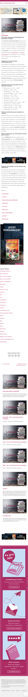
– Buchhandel (4, 219)
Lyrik (1, 297)
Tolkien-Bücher (3, 341)
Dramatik (2, 292)
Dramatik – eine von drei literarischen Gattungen (13, 418)
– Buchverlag (4, 209)
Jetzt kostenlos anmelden (13, 628)
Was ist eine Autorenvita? (5, 276)
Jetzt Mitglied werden (14, 671)
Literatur (2, 33)
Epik (1, 294)
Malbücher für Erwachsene (6, 336)
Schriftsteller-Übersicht (5, 271)
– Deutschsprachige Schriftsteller (9, 200)
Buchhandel (2, 284)
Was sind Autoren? (4, 273)
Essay (1, 326)
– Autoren (3, 196)
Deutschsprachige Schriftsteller (11, 391)
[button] (9, 355)
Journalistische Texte (4, 310)
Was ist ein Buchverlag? (5, 279)
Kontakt (12, 690)
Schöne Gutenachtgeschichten (7, 339)
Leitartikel (2, 318)
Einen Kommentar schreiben (6, 313)
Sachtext (2, 307)
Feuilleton (2, 331)
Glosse (1, 315)
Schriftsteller (15, 52)
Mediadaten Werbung (6, 690)
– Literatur (4, 215)
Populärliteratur (3, 299)
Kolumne (2, 323)
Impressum (18, 690)
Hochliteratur (3, 305)
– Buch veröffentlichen (7, 212)
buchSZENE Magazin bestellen (14, 579)
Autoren (5, 488)
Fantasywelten (3, 333)
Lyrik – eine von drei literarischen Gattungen (15, 442)
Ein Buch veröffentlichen (5, 281)
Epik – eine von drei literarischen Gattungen (14, 465)
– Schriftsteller (5, 193)
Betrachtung (2, 328)
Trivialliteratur (3, 302)
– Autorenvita (4, 203)
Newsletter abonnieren (14, 621)
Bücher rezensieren (14, 662)
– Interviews (4, 206)
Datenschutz (24, 690)
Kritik (1, 320)
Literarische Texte (4, 289)
